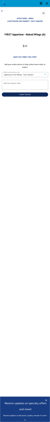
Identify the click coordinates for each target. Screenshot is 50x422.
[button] (3, 11)
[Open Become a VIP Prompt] (25, 420)
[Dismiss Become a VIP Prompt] (46, 400)
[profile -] (41, 3)
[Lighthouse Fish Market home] (12, 3)
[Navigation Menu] (46, 3)
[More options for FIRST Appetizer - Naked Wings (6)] (43, 13)
